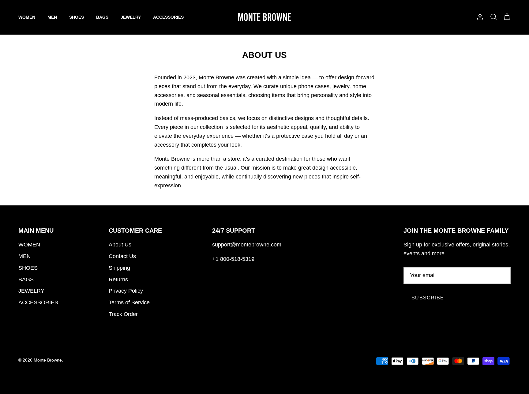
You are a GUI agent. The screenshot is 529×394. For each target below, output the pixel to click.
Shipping (119, 268)
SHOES (76, 17)
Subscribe (427, 297)
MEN (52, 17)
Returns (118, 279)
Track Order (123, 314)
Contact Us (122, 256)
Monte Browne (48, 360)
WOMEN (26, 17)
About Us (120, 245)
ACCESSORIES (168, 17)
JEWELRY (131, 17)
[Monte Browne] (264, 17)
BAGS (102, 17)
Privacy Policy (126, 291)
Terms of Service (129, 302)
